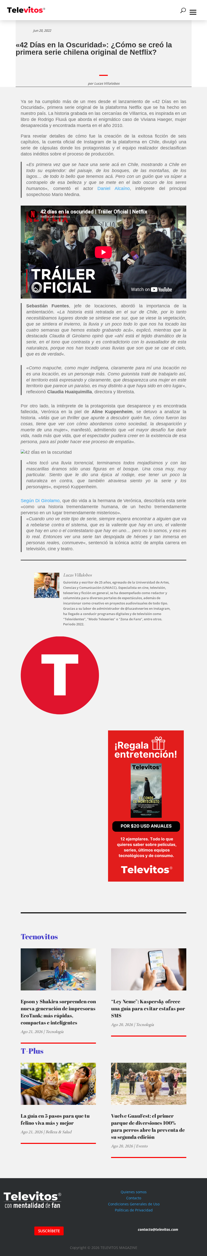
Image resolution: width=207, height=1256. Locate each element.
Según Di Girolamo (40, 500)
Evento (141, 1146)
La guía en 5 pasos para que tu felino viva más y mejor (55, 1119)
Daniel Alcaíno (113, 188)
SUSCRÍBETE (49, 1230)
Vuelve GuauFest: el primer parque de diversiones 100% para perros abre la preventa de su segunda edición (148, 1126)
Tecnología (54, 1031)
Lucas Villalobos (106, 83)
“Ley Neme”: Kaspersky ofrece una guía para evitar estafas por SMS (148, 1008)
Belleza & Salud (58, 1132)
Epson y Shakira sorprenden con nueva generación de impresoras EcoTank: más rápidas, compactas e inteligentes (58, 1012)
